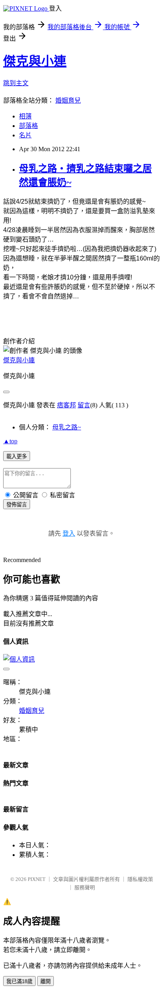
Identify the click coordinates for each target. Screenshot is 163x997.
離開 (45, 981)
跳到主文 (15, 83)
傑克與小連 (34, 61)
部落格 (28, 125)
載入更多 (16, 456)
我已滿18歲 (19, 981)
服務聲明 (84, 887)
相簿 (25, 116)
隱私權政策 (140, 879)
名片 (25, 135)
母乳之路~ (66, 427)
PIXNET (36, 879)
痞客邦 (66, 405)
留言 (84, 405)
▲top (10, 441)
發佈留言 (16, 505)
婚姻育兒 (68, 100)
